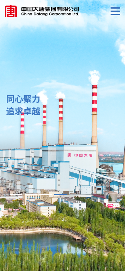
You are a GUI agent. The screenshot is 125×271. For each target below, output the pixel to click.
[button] (16, 194)
